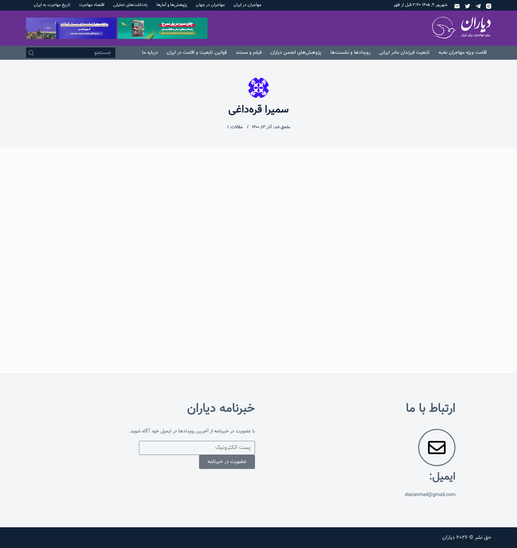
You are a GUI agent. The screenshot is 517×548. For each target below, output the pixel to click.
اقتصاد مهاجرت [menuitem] (91, 5)
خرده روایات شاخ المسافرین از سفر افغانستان (431, 236)
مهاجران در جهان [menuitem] (210, 5)
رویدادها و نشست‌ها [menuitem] (350, 53)
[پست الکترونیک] (457, 6)
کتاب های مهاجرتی (465, 218)
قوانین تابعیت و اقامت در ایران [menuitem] (197, 53)
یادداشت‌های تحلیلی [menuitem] (130, 5)
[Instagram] (488, 6)
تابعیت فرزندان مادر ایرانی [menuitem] (404, 53)
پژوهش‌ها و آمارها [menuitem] (172, 5)
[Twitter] (467, 6)
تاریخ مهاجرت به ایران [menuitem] (52, 5)
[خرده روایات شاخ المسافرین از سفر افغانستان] (417, 307)
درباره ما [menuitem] (150, 53)
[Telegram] (478, 6)
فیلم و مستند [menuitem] (249, 53)
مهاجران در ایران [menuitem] (247, 5)
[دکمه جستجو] (31, 52)
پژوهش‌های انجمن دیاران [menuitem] (295, 53)
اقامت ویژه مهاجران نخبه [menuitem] (463, 53)
